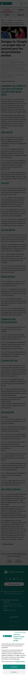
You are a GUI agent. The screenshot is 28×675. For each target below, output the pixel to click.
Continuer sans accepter (20, 632)
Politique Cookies (19, 661)
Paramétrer (14, 672)
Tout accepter (14, 666)
